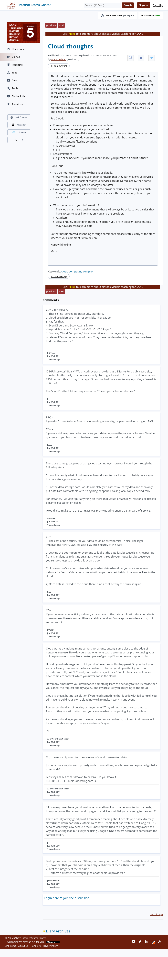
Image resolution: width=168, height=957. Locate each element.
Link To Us (10, 945)
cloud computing (71, 271)
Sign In (143, 5)
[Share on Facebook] (141, 58)
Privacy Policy (50, 945)
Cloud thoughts (70, 46)
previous (51, 25)
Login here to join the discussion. (67, 898)
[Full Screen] (130, 58)
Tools (15, 88)
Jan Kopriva (128, 15)
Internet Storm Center (35, 5)
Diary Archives (58, 931)
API (33, 941)
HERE (72, 34)
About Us (17, 104)
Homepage (18, 49)
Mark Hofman (58, 59)
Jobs (14, 72)
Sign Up (158, 5)
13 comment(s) (59, 65)
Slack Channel (20, 117)
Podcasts (17, 64)
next (61, 25)
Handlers (36, 945)
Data (14, 80)
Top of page (156, 914)
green (157, 15)
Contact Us (18, 96)
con (85, 271)
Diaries (16, 57)
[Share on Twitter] (151, 58)
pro (90, 271)
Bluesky (22, 132)
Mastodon (21, 124)
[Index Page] (10, 5)
